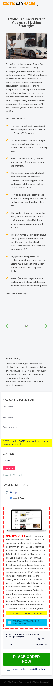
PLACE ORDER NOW (26, 659)
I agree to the (28, 669)
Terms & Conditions (36, 669)
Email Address (10, 427)
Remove (9, 468)
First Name (8, 407)
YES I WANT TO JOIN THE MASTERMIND (25, 622)
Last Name (8, 417)
